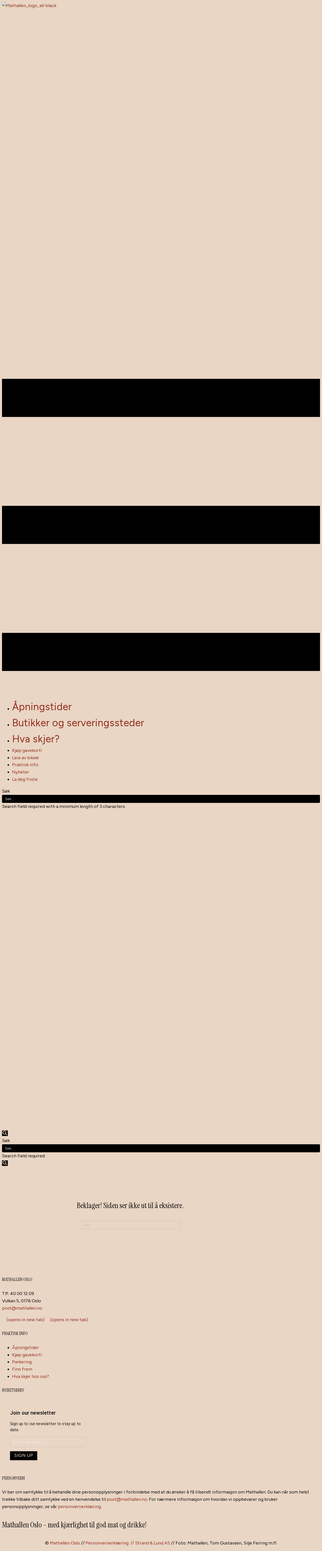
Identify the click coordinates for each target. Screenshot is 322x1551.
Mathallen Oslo (65, 1543)
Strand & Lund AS (152, 1543)
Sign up (23, 1455)
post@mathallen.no (22, 1308)
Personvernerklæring (107, 1543)
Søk (6, 791)
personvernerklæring (79, 1506)
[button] (5, 1133)
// (133, 1543)
